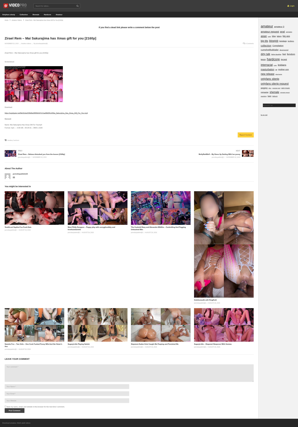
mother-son (283, 69)
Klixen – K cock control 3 (282, 105)
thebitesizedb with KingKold (205, 300)
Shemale (35, 15)
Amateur (59, 15)
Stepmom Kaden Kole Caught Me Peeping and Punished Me (154, 344)
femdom (291, 54)
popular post (276, 88)
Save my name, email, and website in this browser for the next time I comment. (36, 407)
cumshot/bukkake (270, 50)
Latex (275, 65)
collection (266, 45)
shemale (274, 92)
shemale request (285, 92)
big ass (286, 36)
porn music (285, 88)
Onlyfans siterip (8, 15)
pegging (264, 88)
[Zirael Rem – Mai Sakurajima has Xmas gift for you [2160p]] (34, 208)
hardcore (16, 140)
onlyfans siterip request (275, 83)
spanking (264, 96)
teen (269, 96)
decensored (284, 50)
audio (269, 36)
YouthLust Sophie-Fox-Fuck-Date (18, 227)
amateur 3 (279, 26)
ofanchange (278, 74)
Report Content (246, 135)
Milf (276, 69)
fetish (263, 59)
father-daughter (276, 54)
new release (267, 73)
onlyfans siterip (270, 78)
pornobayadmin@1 (20, 174)
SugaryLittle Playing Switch (79, 344)
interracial (267, 64)
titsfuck (275, 96)
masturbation (267, 69)
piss (270, 88)
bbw (274, 36)
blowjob (273, 40)
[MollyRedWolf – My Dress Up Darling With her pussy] (193, 153)
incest (284, 59)
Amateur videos (26, 43)
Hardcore (47, 15)
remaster (265, 92)
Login (292, 6)
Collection (24, 15)
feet (284, 54)
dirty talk (265, 54)
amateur (10, 140)
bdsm (279, 36)
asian (264, 36)
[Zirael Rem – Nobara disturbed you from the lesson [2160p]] (66, 153)
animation (289, 32)
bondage (283, 41)
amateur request (270, 31)
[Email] (14, 177)
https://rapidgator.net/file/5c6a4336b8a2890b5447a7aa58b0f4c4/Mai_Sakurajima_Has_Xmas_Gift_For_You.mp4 (46, 113)
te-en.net (264, 115)
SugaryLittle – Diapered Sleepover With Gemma (213, 344)
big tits (264, 40)
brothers (291, 41)
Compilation (277, 46)
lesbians (282, 65)
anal (282, 31)
